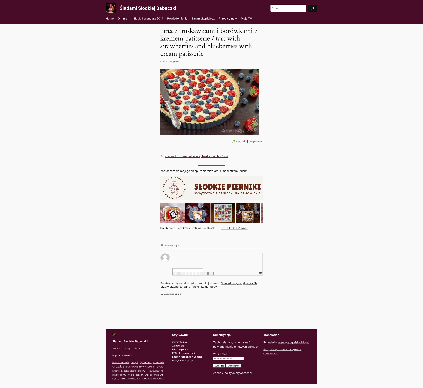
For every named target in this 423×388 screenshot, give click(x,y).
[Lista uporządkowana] (187, 273)
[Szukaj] (312, 8)
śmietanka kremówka (153, 378)
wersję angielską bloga (293, 342)
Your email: (220, 354)
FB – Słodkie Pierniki (234, 228)
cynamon (146, 362)
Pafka (176, 61)
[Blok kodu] (198, 273)
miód (123, 374)
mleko (131, 374)
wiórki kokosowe (130, 378)
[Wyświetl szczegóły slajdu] (172, 213)
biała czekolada (120, 362)
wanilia (115, 378)
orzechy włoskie (144, 374)
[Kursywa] (177, 273)
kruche (116, 370)
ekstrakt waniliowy (136, 366)
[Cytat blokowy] (194, 273)
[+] (211, 273)
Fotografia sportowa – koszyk (279, 349)
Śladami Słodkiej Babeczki (148, 8)
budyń (134, 362)
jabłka (150, 366)
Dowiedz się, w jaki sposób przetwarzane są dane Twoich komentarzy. (208, 285)
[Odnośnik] (201, 273)
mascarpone (155, 370)
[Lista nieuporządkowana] (191, 273)
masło (115, 374)
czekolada (158, 362)
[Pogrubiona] (173, 273)
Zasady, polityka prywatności (232, 373)
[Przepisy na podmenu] (236, 18)
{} (205, 273)
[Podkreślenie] (180, 273)
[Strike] (184, 273)
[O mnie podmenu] (128, 18)
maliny (141, 370)
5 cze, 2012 (165, 61)
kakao (159, 366)
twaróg (158, 374)
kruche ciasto (129, 370)
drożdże (118, 366)
